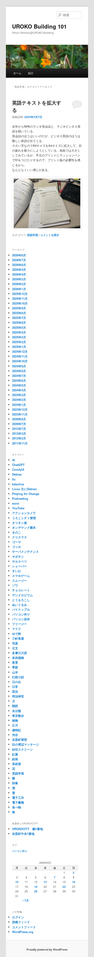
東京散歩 (18, 715)
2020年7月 (19, 424)
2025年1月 (19, 346)
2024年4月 (19, 390)
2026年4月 (19, 274)
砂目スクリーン (22, 749)
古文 (15, 648)
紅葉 (15, 754)
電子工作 (18, 797)
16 (73, 882)
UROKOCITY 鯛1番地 (27, 829)
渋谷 (15, 735)
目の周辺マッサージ (25, 744)
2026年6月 (19, 265)
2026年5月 (19, 269)
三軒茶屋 (18, 638)
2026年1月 (19, 289)
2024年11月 (20, 356)
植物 (15, 720)
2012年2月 (19, 438)
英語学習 (32, 235)
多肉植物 (18, 657)
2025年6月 (19, 322)
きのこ (16, 532)
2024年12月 (20, 351)
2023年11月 (20, 414)
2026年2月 (19, 284)
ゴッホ (16, 546)
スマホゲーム (21, 575)
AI (13, 460)
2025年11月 (20, 298)
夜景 (15, 662)
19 (35, 887)
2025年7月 (19, 317)
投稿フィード (21, 922)
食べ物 (16, 807)
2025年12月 (20, 294)
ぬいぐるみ (19, 604)
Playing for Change (25, 494)
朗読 (15, 706)
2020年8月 (19, 419)
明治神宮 (18, 696)
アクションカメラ (24, 513)
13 (45, 882)
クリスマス (19, 537)
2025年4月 (19, 332)
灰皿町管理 (19, 739)
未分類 (16, 711)
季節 (15, 667)
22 (64, 887)
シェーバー (19, 566)
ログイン (18, 917)
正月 (15, 725)
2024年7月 (19, 375)
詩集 (15, 783)
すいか (16, 571)
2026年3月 (19, 279)
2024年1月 (19, 404)
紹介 (31, 73)
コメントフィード (24, 927)
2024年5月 (19, 385)
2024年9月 (19, 366)
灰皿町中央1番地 (23, 833)
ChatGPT (18, 465)
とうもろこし (21, 600)
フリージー (19, 624)
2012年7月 (19, 428)
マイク (16, 628)
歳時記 (16, 730)
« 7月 (25, 900)
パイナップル (21, 609)
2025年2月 (19, 342)
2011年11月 (20, 443)
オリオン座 (19, 523)
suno (15, 503)
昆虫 (15, 691)
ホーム (17, 73)
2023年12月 (20, 409)
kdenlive (18, 484)
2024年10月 (20, 361)
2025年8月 (19, 313)
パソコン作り (21, 614)
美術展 (16, 764)
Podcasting (20, 498)
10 (16, 882)
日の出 (16, 682)
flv (14, 479)
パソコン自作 (21, 619)
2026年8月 (19, 255)
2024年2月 (19, 399)
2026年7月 (19, 260)
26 (35, 891)
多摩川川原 (19, 653)
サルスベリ (19, 561)
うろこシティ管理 (24, 518)
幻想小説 (18, 677)
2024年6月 (19, 380)
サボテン (18, 556)
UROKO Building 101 (39, 26)
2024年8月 (19, 371)
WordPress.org (22, 932)
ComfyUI (18, 469)
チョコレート (21, 590)
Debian (17, 474)
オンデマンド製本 (24, 527)
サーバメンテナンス (25, 551)
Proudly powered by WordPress (47, 949)
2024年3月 (19, 395)
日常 (15, 686)
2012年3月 (19, 433)
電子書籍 (18, 802)
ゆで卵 (16, 633)
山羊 (15, 672)
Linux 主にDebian (24, 489)
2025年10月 (20, 303)
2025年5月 (19, 327)
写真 (15, 643)
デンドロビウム (22, 595)
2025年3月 (19, 337)
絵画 (15, 759)
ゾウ (15, 585)
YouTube (18, 508)
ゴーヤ (16, 542)
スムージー (19, 580)
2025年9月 (19, 308)
